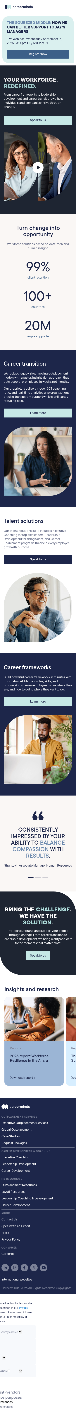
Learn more (38, 413)
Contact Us (9, 1219)
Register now (38, 54)
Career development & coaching (26, 1151)
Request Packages (14, 1143)
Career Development (15, 1171)
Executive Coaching (15, 1157)
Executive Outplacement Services (24, 1123)
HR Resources (11, 1178)
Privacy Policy (10, 1239)
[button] (31, 877)
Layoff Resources (13, 1192)
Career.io (7, 1254)
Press (5, 1233)
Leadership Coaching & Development (27, 1198)
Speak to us (38, 120)
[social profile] (5, 1267)
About (6, 1213)
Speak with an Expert (15, 1226)
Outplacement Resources (19, 1185)
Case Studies (10, 1136)
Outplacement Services (19, 1116)
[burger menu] (69, 6)
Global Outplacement (16, 1129)
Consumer (9, 1247)
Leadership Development (18, 1164)
